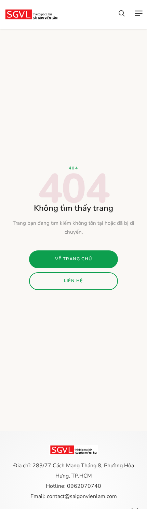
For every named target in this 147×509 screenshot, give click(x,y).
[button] (122, 14)
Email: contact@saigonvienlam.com (73, 496)
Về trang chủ (73, 259)
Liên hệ (73, 281)
